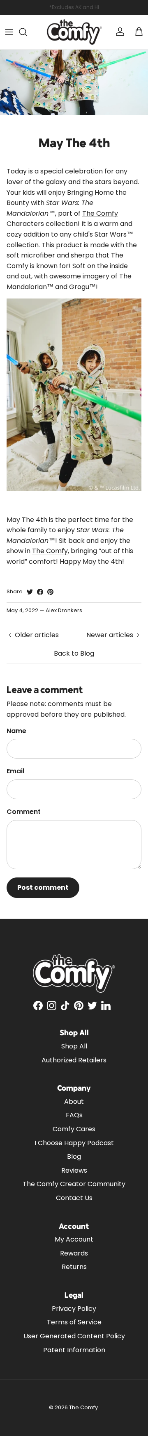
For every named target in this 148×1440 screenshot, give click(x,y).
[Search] (27, 32)
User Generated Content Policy (74, 1336)
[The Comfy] (74, 32)
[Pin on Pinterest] (50, 592)
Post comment (43, 887)
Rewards (74, 1253)
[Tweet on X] (30, 592)
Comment (24, 811)
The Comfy (50, 551)
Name (16, 731)
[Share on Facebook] (40, 592)
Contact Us (74, 1198)
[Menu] (9, 32)
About (74, 1101)
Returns (74, 1266)
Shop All (74, 1046)
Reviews (74, 1170)
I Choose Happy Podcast (74, 1143)
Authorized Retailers (74, 1060)
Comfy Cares (74, 1129)
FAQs (74, 1115)
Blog (74, 1156)
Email (15, 771)
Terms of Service (74, 1322)
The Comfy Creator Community (74, 1184)
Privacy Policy (74, 1308)
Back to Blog (74, 653)
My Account (74, 1239)
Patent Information (74, 1350)
